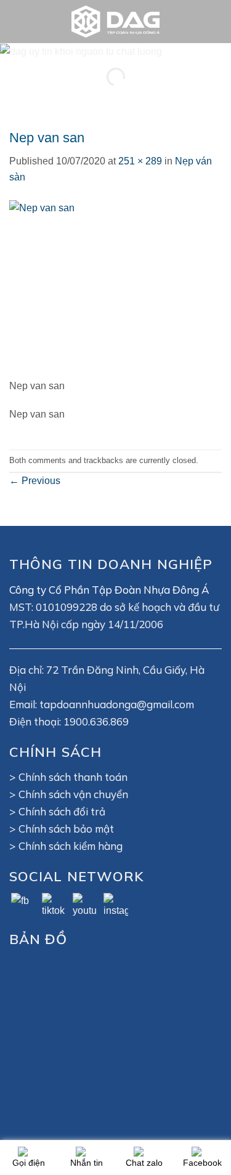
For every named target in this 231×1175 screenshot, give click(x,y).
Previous (34, 480)
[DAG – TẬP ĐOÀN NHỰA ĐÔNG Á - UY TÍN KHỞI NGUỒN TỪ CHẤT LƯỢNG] (115, 21)
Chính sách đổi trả (61, 811)
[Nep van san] (86, 288)
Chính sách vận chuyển (73, 794)
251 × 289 (140, 161)
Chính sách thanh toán (73, 776)
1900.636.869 (96, 721)
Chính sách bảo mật (66, 828)
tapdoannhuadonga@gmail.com (116, 704)
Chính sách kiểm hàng (70, 845)
